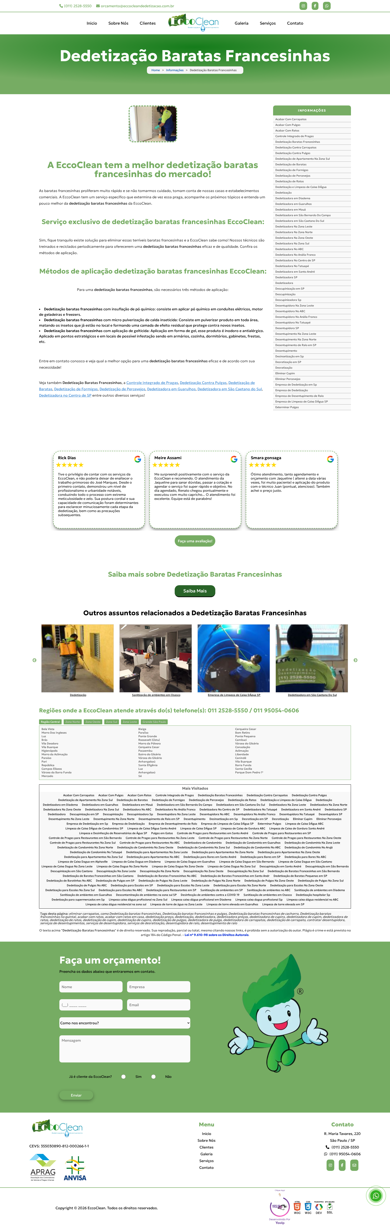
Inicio (92, 23)
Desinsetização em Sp (289, 356)
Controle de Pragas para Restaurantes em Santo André (212, 833)
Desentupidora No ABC (290, 311)
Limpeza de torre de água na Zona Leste (176, 904)
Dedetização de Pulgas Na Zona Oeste (269, 880)
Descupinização (285, 294)
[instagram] (303, 6)
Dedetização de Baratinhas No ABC (69, 880)
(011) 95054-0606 (345, 1154)
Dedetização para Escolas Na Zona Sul (70, 890)
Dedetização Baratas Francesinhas (297, 141)
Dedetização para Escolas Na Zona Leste (183, 885)
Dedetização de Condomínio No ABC (257, 847)
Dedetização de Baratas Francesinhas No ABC (167, 876)
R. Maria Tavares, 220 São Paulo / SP (342, 1137)
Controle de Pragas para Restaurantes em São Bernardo (85, 838)
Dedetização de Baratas (290, 164)
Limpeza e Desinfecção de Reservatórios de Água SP (113, 833)
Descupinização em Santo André (280, 866)
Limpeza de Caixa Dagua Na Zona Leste (67, 866)
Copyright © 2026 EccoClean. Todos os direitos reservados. (107, 1208)
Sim (138, 1076)
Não (168, 1076)
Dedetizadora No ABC (289, 249)
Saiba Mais (195, 591)
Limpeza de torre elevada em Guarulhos (232, 904)
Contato (295, 23)
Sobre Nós (118, 23)
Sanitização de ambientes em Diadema (319, 890)
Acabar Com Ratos (287, 130)
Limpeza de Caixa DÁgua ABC (304, 823)
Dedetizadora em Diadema (292, 198)
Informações (174, 70)
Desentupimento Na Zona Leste (295, 333)
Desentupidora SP (287, 328)
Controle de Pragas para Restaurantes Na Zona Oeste (306, 838)
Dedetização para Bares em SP (260, 857)
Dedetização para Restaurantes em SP (171, 890)
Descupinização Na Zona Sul (246, 871)
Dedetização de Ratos (289, 181)
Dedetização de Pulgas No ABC (87, 885)
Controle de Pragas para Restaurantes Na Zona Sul (83, 842)
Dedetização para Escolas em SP (132, 885)
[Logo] (59, 1128)
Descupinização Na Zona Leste (116, 871)
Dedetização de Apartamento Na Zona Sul (302, 158)
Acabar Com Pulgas (287, 124)
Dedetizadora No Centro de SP (295, 260)
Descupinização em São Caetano (72, 871)
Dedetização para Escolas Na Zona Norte (240, 885)
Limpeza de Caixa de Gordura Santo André (297, 828)
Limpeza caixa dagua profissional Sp (259, 899)
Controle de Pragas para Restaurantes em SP (281, 833)
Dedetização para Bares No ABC (305, 857)
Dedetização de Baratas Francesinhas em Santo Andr (235, 876)
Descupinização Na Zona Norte (159, 871)
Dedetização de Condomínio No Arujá (309, 847)
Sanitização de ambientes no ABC (268, 890)
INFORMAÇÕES (312, 110)
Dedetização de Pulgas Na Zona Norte (215, 880)
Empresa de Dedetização (291, 390)
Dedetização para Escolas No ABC (120, 890)
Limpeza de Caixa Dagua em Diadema (136, 861)
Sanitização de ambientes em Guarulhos (86, 895)
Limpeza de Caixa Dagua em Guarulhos (190, 861)
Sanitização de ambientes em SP (221, 890)
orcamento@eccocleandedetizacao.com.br (137, 6)
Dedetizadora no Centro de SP (65, 395)
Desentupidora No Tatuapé (293, 322)
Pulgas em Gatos (162, 833)
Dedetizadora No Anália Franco (295, 254)
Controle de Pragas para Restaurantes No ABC (150, 842)
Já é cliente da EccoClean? (90, 1076)
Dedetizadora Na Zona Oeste (294, 237)
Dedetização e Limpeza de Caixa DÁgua (301, 187)
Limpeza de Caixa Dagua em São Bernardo (246, 861)
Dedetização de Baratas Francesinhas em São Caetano (98, 876)
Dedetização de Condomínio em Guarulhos (253, 842)
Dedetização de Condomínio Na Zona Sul (203, 847)
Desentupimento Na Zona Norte (295, 339)
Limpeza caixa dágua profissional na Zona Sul (138, 899)
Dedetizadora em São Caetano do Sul (229, 389)
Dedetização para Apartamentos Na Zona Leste (157, 852)
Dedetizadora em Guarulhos (171, 389)
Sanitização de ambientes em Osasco (268, 895)
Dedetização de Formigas (76, 389)
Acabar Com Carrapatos (290, 119)
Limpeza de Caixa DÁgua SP (198, 828)
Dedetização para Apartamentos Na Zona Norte (223, 852)
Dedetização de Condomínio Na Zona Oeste (145, 847)
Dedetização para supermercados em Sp (78, 899)
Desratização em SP (288, 362)
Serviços (268, 23)
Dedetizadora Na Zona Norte (294, 232)
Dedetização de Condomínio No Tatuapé (96, 852)
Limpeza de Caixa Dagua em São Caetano (305, 861)
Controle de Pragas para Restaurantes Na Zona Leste (160, 838)
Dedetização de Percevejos (122, 389)
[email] (354, 1165)
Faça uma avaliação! (195, 541)
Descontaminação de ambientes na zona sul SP (146, 895)
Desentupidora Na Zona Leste (294, 305)
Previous (34, 660)
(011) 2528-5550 (78, 6)
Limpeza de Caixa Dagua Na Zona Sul (231, 866)
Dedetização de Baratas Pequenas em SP (300, 876)
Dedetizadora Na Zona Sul (292, 243)
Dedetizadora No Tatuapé (292, 266)
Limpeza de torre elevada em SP (283, 904)
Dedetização (283, 192)
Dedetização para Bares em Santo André (209, 857)
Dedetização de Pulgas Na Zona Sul (321, 880)
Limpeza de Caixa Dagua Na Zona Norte (122, 866)
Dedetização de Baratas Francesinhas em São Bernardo (304, 871)
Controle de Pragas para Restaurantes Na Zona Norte (233, 838)
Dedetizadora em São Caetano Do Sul (299, 220)
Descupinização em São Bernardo (327, 866)
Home (155, 70)
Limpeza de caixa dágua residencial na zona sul (116, 904)
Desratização (283, 367)
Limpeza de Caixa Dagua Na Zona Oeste (178, 866)
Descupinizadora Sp (288, 300)
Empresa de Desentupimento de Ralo (299, 396)
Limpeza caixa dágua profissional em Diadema (201, 899)
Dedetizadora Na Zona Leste (293, 226)
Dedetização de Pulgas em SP (115, 880)
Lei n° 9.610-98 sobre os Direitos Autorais (216, 935)
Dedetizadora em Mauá (290, 209)
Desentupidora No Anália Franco (296, 316)
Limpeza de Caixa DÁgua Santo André (151, 828)
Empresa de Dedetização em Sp (296, 384)
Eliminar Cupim (285, 373)
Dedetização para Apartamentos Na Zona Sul (93, 857)
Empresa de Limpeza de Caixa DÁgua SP (301, 401)
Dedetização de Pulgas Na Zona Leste (163, 880)
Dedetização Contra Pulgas (203, 382)
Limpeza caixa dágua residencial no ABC (312, 899)
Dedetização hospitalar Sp (313, 895)
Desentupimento (286, 350)
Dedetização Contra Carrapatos (295, 147)
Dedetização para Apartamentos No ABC (153, 857)
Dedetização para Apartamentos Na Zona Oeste (289, 852)
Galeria (241, 23)
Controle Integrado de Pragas (152, 382)
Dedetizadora (284, 283)
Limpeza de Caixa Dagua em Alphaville (83, 861)
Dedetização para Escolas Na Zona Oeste (296, 885)
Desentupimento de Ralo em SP (295, 345)
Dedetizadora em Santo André (295, 271)
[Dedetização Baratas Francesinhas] (153, 123)
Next (355, 660)
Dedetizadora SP (286, 277)
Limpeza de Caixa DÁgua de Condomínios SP (94, 828)
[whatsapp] (327, 6)
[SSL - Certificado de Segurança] (329, 1208)
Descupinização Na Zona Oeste (203, 871)
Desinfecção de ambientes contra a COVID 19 (210, 895)
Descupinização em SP (289, 288)
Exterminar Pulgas (287, 407)
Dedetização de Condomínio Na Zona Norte (85, 847)
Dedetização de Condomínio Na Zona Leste (312, 842)
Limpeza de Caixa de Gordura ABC (243, 828)
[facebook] (315, 6)
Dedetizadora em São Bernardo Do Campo (303, 215)
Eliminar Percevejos (287, 379)
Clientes (148, 23)
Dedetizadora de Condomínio (203, 842)
